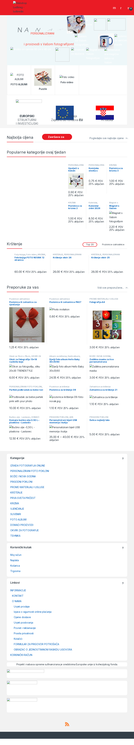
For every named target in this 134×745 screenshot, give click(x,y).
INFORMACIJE (18, 590)
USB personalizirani (61, 418)
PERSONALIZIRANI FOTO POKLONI (67, 255)
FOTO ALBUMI (18, 519)
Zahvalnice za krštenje (100, 386)
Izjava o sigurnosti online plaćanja (32, 611)
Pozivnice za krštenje (59, 386)
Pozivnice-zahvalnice (113, 244)
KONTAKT (18, 595)
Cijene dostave (22, 617)
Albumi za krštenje (58, 356)
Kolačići (18, 638)
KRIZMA (113, 165)
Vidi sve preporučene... (110, 287)
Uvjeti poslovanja (23, 622)
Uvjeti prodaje (22, 606)
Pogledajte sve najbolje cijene (107, 138)
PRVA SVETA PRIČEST (22, 497)
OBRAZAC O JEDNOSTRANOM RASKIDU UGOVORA (43, 649)
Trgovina (15, 571)
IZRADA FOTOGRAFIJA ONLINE (27, 465)
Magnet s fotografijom (115, 203)
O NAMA (16, 601)
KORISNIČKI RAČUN (21, 654)
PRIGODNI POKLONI (58, 417)
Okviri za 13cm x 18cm (19, 356)
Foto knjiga (19, 254)
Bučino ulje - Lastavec (19, 417)
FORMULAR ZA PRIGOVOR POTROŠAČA (36, 644)
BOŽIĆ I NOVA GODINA (100, 356)
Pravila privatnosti (24, 633)
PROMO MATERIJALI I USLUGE (104, 299)
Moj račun (15, 554)
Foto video (31, 254)
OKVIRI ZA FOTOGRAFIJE (24, 530)
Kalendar (93, 202)
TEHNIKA (15, 535)
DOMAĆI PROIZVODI (21, 524)
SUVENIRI (15, 514)
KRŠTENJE (58, 254)
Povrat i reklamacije (25, 627)
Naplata (14, 560)
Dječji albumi (74, 356)
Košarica (15, 565)
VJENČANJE (17, 508)
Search (115, 8)
